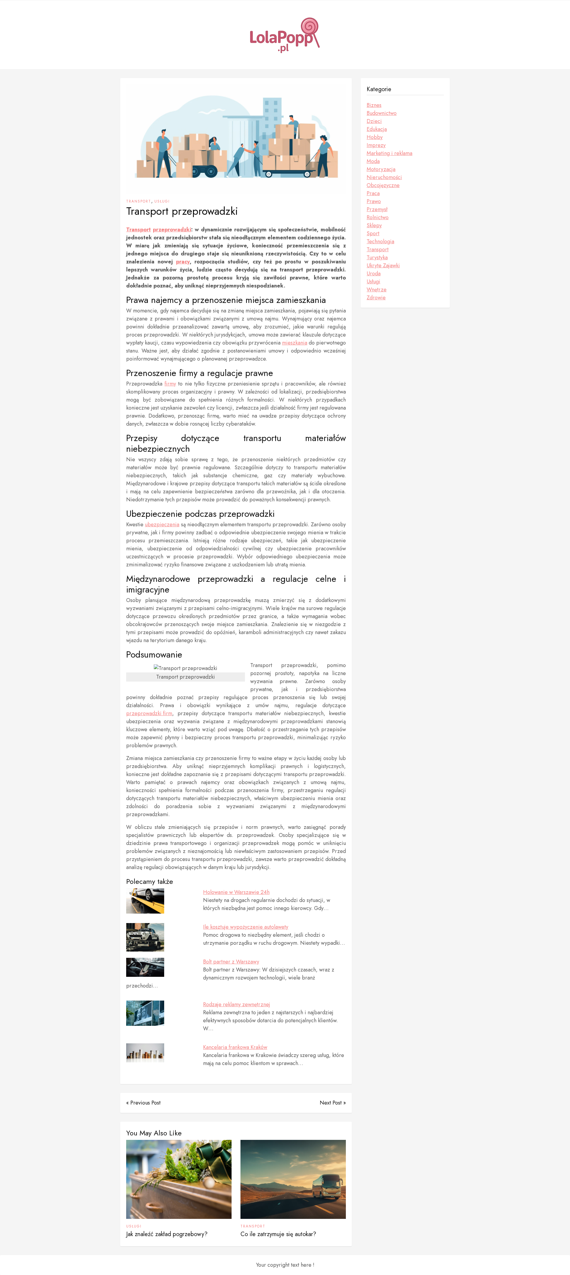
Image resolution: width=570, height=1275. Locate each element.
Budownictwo (382, 113)
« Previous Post (143, 1103)
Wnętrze (377, 289)
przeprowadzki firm (149, 713)
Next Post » (333, 1103)
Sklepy (374, 225)
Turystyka (377, 257)
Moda (373, 161)
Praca (373, 193)
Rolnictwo (378, 217)
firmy (170, 384)
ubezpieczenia (162, 524)
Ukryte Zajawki (383, 265)
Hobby (375, 137)
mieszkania (294, 343)
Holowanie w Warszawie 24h (236, 892)
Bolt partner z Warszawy (231, 962)
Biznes (374, 105)
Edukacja (377, 129)
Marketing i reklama (389, 153)
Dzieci (374, 121)
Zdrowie (376, 297)
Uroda (374, 273)
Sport (373, 233)
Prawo (374, 201)
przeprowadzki (172, 229)
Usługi (162, 201)
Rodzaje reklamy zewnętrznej (236, 1004)
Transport (138, 201)
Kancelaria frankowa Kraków (235, 1047)
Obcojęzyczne (383, 185)
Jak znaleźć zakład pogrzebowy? (167, 1234)
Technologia (380, 241)
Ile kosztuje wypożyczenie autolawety (245, 927)
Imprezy (376, 145)
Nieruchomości (384, 177)
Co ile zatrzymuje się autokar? (278, 1234)
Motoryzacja (381, 169)
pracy (183, 262)
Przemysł (377, 209)
